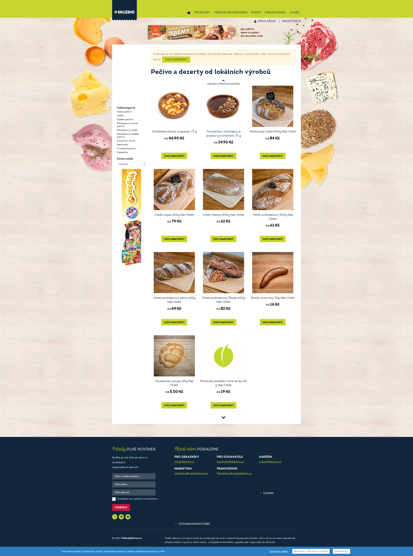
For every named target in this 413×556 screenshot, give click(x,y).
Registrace (291, 21)
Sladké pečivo (125, 119)
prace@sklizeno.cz (270, 462)
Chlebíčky (122, 152)
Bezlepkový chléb (127, 130)
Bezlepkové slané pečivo (127, 125)
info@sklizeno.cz (184, 462)
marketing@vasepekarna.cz (191, 473)
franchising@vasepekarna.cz (234, 473)
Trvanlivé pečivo (126, 148)
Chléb (120, 116)
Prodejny (202, 12)
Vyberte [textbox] (123, 164)
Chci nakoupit (176, 59)
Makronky (122, 145)
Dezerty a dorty (126, 141)
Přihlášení (267, 21)
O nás (294, 12)
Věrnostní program (230, 12)
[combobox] (131, 164)
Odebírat (121, 507)
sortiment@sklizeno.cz (230, 462)
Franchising (275, 12)
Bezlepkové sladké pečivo (128, 135)
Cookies (268, 492)
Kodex (256, 12)
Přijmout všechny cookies (311, 551)
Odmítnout (341, 551)
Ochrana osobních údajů (194, 523)
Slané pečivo (124, 112)
